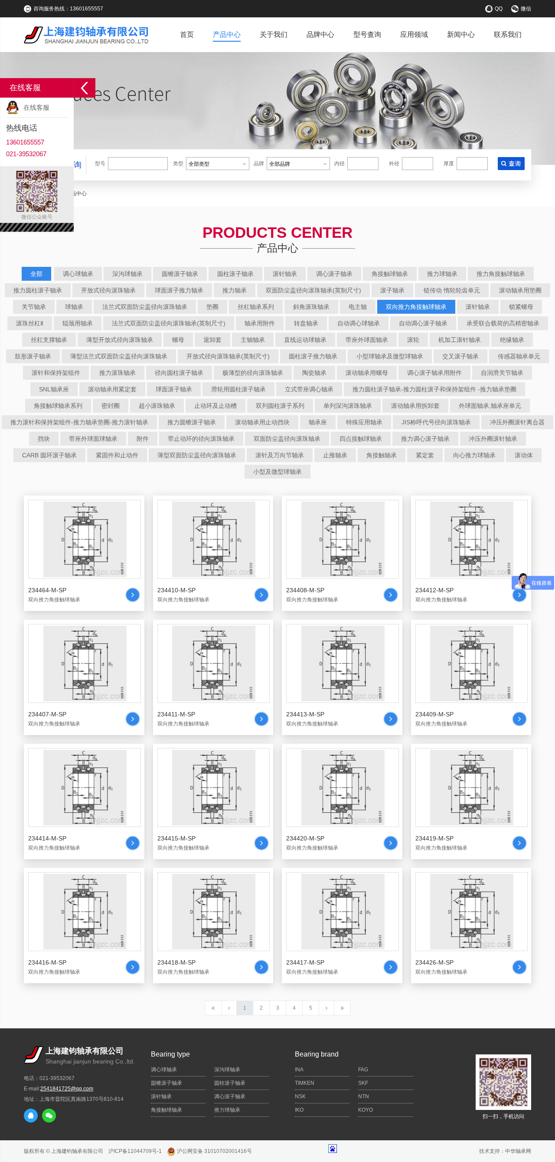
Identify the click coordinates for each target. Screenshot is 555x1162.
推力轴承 (234, 290)
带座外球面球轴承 (93, 438)
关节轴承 (34, 306)
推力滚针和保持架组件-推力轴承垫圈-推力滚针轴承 (79, 422)
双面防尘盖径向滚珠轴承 (287, 438)
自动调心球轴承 (358, 323)
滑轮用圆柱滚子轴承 (238, 389)
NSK (300, 1096)
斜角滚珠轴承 (311, 306)
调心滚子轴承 (334, 273)
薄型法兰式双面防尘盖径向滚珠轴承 (118, 356)
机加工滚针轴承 (459, 339)
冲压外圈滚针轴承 (493, 438)
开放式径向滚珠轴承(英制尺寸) (228, 356)
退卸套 (212, 339)
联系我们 (508, 34)
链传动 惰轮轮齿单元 (452, 290)
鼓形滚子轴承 (33, 356)
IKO (299, 1110)
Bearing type (170, 1054)
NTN (363, 1096)
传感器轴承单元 (519, 356)
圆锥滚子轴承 (180, 273)
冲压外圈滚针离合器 (517, 422)
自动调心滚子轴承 (423, 323)
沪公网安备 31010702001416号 (214, 1151)
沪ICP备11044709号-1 (135, 1151)
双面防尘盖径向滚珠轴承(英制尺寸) (313, 290)
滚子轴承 (392, 290)
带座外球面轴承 (367, 339)
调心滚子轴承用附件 (434, 372)
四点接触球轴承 (361, 438)
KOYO (365, 1110)
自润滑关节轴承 (502, 372)
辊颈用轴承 (77, 323)
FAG (363, 1070)
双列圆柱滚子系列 (280, 405)
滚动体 (524, 455)
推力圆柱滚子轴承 (37, 290)
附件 (143, 438)
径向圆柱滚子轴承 (179, 372)
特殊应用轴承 (364, 422)
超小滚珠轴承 (157, 405)
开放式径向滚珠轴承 (108, 290)
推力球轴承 (442, 273)
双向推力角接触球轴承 (416, 306)
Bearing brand (317, 1054)
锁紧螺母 (521, 306)
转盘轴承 (306, 323)
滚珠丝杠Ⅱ (29, 323)
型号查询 (367, 34)
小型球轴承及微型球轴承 (389, 356)
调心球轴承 (78, 273)
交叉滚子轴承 (460, 356)
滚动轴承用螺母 (367, 372)
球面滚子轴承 (174, 389)
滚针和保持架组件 (56, 372)
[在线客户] (84, 88)
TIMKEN (304, 1083)
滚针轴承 (285, 273)
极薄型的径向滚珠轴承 (252, 372)
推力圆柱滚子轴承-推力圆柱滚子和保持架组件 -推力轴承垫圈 (434, 389)
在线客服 (36, 107)
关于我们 (273, 34)
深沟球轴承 (127, 273)
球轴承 (74, 306)
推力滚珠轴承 (117, 372)
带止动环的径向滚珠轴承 (201, 438)
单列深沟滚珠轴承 (347, 405)
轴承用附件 (260, 323)
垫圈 (212, 306)
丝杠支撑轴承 (49, 339)
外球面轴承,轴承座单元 (490, 405)
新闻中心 (461, 34)
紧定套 (425, 455)
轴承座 (318, 422)
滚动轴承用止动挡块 (262, 422)
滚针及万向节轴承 (279, 455)
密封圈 (110, 405)
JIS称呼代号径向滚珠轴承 (436, 422)
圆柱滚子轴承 (235, 273)
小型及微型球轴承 (277, 471)
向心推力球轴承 (474, 455)
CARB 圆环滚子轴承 (49, 455)
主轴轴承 (253, 339)
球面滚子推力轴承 (179, 290)
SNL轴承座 (54, 389)
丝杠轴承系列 (256, 306)
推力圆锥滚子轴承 (191, 422)
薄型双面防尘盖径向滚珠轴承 (196, 455)
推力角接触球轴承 (501, 273)
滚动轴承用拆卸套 (415, 405)
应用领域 (414, 34)
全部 (36, 273)
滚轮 (413, 339)
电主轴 (358, 306)
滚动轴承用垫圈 (520, 290)
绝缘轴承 (512, 339)
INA (299, 1070)
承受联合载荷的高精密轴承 (503, 323)
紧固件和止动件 (117, 455)
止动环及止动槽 (215, 405)
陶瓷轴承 (314, 372)
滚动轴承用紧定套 (112, 389)
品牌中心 (320, 34)
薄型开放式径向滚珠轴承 (119, 339)
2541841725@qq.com (66, 1089)
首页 (187, 34)
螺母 (178, 339)
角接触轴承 (381, 455)
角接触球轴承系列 (58, 405)
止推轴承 (335, 455)
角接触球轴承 (390, 273)
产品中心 (227, 34)
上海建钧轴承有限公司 (77, 1151)
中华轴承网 (518, 1151)
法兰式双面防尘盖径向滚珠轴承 (144, 306)
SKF (363, 1083)
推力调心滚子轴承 (425, 438)
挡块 (44, 438)
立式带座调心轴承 (309, 389)
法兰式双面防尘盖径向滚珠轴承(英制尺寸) (168, 323)
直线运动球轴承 (305, 339)
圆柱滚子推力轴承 (313, 356)
